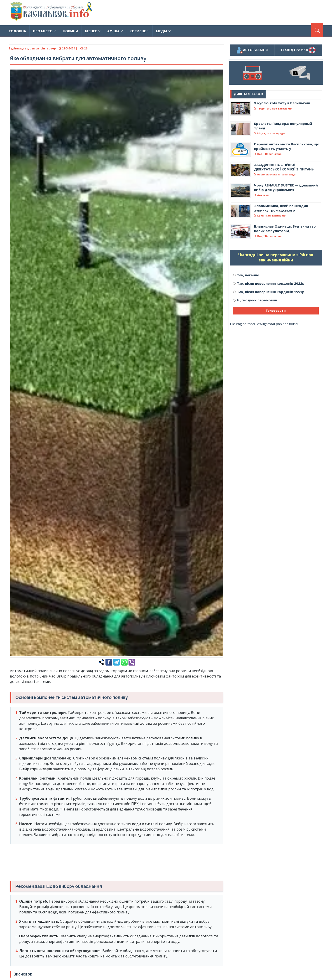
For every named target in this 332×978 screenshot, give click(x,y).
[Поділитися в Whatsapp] (124, 661)
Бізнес (91, 31)
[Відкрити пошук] (317, 30)
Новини (70, 31)
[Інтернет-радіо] (252, 73)
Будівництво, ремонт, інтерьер (32, 48)
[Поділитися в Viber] (132, 661)
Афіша (113, 31)
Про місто (43, 31)
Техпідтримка (295, 49)
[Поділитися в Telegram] (116, 661)
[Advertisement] (241, 12)
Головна (17, 31)
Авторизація (255, 49)
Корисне (138, 31)
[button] (217, 75)
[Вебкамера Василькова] (299, 73)
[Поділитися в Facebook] (108, 661)
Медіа (161, 31)
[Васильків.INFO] (52, 12)
